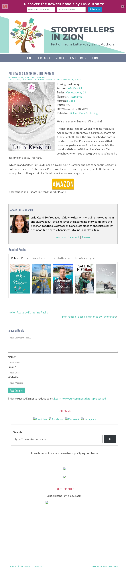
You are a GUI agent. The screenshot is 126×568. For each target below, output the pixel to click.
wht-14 (79, 80)
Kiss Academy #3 (76, 92)
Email (12, 367)
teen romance (65, 80)
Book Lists (43, 58)
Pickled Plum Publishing (84, 113)
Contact (95, 58)
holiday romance (45, 80)
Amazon (86, 237)
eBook (71, 100)
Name (12, 357)
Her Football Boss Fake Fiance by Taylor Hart (89, 316)
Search (17, 432)
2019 (17, 80)
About (59, 58)
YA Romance (74, 96)
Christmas (28, 80)
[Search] (110, 439)
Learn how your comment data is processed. (80, 398)
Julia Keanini (74, 88)
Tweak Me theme (98, 566)
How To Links (77, 58)
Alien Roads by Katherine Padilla (29, 312)
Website (61, 237)
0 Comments (39, 78)
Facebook (74, 237)
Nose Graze (113, 566)
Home (29, 58)
